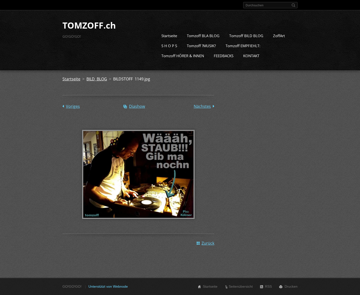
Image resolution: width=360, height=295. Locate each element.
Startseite (169, 35)
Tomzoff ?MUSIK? (201, 45)
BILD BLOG (96, 79)
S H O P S (169, 45)
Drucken (291, 286)
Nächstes (202, 106)
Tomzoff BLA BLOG (203, 35)
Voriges (73, 106)
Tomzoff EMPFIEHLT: (243, 45)
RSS (268, 286)
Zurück (208, 243)
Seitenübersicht (241, 286)
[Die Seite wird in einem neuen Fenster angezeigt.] (138, 222)
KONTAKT (251, 55)
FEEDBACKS (223, 55)
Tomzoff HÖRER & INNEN (182, 55)
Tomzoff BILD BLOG (246, 35)
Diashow (137, 106)
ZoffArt (279, 35)
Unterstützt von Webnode (108, 286)
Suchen (293, 5)
